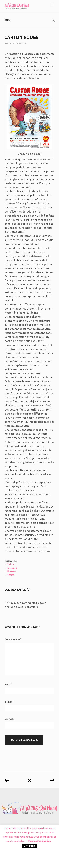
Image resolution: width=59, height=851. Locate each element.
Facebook (12, 568)
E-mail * (9, 702)
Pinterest (11, 571)
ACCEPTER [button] (29, 846)
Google (10, 575)
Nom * (8, 685)
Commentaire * (13, 639)
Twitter (11, 564)
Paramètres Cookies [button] (39, 841)
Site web (9, 719)
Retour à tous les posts (29, 779)
